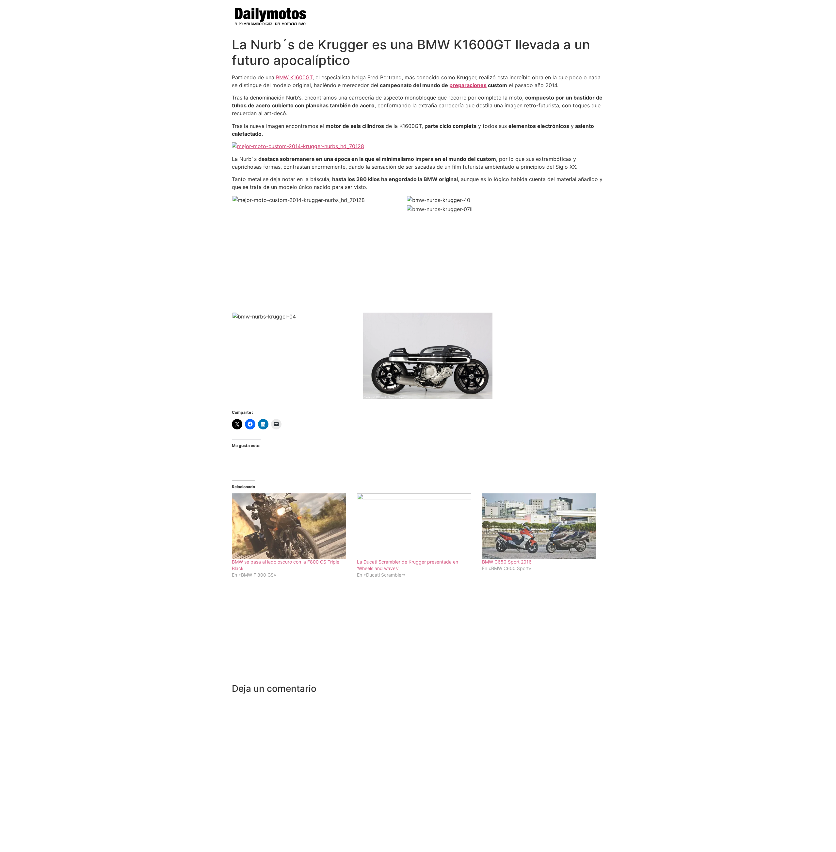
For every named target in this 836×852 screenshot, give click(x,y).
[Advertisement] (418, 634)
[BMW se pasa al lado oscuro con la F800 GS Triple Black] (291, 526)
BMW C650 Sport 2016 (507, 562)
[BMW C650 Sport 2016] (541, 526)
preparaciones (468, 85)
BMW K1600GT (294, 77)
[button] (319, 200)
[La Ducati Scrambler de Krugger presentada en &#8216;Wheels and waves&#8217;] (416, 526)
